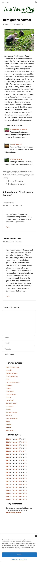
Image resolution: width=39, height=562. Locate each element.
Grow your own (11, 394)
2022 (8, 451)
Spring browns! (16, 144)
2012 (8, 481)
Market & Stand (11, 403)
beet (26, 175)
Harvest (29, 172)
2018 (8, 463)
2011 (8, 484)
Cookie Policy (14, 559)
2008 (8, 493)
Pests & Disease (11, 412)
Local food (9, 400)
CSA (7, 379)
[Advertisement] (19, 532)
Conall (7, 175)
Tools (8, 421)
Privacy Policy (23, 559)
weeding (21, 175)
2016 (8, 469)
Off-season (9, 406)
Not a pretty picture (15, 181)
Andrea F (14, 175)
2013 (8, 478)
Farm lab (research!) (12, 382)
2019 (8, 460)
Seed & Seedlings (12, 418)
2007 (8, 496)
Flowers (8, 388)
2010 (8, 487)
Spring (5, 178)
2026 (8, 439)
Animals (9, 370)
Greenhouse (10, 391)
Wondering (9, 430)
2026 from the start (12, 367)
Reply (8, 227)
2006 (8, 499)
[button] (36, 536)
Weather (9, 427)
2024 (8, 445)
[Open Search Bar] (36, 2)
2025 (8, 442)
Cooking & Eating (12, 376)
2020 (8, 457)
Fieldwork (22, 172)
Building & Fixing (11, 373)
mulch (31, 175)
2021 (8, 454)
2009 (8, 490)
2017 (8, 466)
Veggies (8, 172)
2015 (8, 472)
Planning (9, 415)
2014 (8, 475)
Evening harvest (16, 159)
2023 (8, 448)
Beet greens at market (18, 130)
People (15, 172)
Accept (19, 555)
